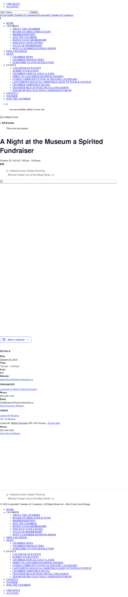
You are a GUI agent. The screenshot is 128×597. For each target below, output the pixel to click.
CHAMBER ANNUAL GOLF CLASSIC (33, 559)
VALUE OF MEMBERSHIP (27, 532)
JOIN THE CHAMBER (24, 523)
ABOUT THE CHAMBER (26, 515)
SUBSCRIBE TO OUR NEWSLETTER (33, 548)
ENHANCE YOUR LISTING (27, 529)
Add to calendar (16, 339)
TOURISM (12, 582)
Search (34, 12)
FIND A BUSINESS (16, 537)
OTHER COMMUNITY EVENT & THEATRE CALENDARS (44, 565)
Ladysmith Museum (9, 415)
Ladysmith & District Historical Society (18, 389)
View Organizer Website (12, 405)
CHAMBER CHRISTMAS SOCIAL (31, 571)
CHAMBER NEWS (22, 543)
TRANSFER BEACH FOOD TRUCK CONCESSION (40, 573)
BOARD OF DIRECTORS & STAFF (31, 518)
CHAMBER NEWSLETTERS (28, 545)
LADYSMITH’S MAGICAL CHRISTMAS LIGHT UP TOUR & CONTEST (51, 568)
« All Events (7, 123)
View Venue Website (10, 433)
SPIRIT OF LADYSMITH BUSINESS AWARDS (37, 562)
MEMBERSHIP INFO (23, 520)
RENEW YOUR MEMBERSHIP (29, 526)
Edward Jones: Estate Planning (26, 170)
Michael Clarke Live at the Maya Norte (30, 174)
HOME (10, 509)
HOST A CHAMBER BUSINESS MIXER (34, 534)
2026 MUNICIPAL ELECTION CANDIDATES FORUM (41, 576)
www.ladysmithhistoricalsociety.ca (16, 379)
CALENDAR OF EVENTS (26, 554)
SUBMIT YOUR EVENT (25, 557)
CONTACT (12, 579)
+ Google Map (53, 423)
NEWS (9, 540)
